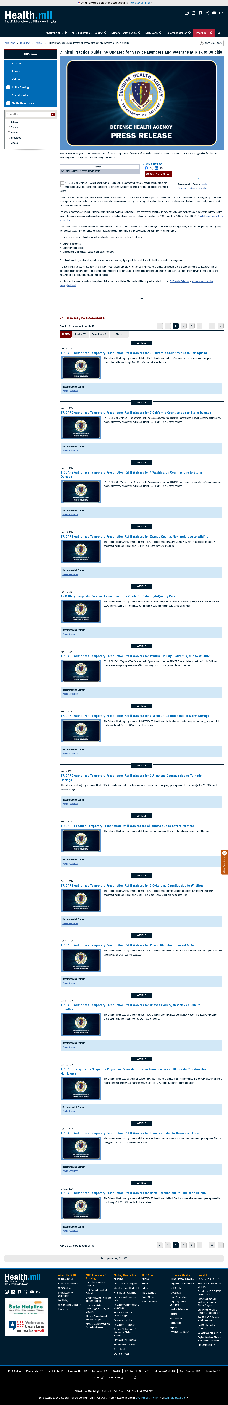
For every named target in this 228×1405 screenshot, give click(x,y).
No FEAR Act (54, 1371)
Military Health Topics (124, 33)
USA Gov (96, 1377)
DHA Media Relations (179, 281)
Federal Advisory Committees (65, 1294)
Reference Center (176, 33)
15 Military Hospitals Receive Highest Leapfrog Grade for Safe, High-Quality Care (118, 596)
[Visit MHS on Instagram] (187, 14)
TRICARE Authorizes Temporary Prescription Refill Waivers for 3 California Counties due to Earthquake (134, 353)
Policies (173, 1314)
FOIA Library (175, 1292)
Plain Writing (210, 1371)
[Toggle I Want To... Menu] (211, 33)
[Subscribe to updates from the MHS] (221, 14)
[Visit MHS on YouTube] (214, 14)
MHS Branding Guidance (69, 1304)
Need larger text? (213, 43)
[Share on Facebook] (146, 168)
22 (212, 325)
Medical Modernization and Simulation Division (98, 1325)
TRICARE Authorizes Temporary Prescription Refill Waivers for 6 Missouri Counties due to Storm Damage (135, 716)
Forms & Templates (179, 1297)
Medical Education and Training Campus (96, 1318)
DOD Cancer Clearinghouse (126, 1283)
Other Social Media (159, 174)
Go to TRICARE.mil (206, 1279)
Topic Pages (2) (99, 334)
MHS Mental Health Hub (125, 1292)
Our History (63, 1300)
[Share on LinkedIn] (156, 168)
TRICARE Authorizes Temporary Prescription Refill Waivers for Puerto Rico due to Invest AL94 (127, 945)
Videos (16, 79)
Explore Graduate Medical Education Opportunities (209, 1339)
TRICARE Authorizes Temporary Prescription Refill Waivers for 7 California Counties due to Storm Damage (136, 413)
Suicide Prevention (198, 188)
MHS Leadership (65, 1279)
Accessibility (98, 1371)
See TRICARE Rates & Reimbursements (208, 1319)
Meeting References (179, 1309)
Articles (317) (81, 334)
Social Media (20, 95)
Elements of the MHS (68, 1283)
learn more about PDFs (174, 1397)
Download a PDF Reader (147, 1397)
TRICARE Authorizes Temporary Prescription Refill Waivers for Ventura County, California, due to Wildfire (135, 656)
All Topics (118, 1279)
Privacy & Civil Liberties (125, 1340)
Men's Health (120, 1349)
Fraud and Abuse (76, 1371)
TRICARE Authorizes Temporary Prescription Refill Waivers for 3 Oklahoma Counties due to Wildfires (132, 886)
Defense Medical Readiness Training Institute (98, 1299)
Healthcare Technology (124, 1324)
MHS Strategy (64, 1288)
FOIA (114, 1371)
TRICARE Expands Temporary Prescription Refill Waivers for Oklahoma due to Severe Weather (127, 826)
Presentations (176, 1318)
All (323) (66, 334)
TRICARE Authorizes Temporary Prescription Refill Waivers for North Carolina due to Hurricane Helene (133, 1193)
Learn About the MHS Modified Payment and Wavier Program (208, 1302)
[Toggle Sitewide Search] (219, 33)
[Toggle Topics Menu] (139, 33)
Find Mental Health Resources (206, 1327)
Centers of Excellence (124, 1320)
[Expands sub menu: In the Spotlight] (8, 87)
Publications (175, 1323)
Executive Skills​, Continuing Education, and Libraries (98, 1308)
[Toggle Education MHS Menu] (105, 33)
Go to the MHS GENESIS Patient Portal (209, 1293)
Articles (17, 63)
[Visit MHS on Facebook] (200, 14)
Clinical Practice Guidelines (182, 1279)
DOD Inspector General (135, 1371)
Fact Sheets (175, 1288)
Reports (173, 1327)
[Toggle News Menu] (160, 33)
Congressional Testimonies (182, 1283)
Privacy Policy (32, 1371)
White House (114, 1377)
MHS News (151, 33)
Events (14, 127)
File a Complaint (205, 1345)
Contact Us (63, 1309)
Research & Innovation (124, 1344)
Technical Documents (179, 1332)
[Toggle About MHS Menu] (66, 33)
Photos (16, 71)
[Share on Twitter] (151, 168)
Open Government (188, 1371)
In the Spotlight (21, 87)
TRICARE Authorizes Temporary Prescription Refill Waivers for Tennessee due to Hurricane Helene (130, 1133)
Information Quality (163, 1371)
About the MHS (54, 33)
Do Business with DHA (208, 1332)
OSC (131, 1377)
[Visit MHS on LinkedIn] (193, 14)
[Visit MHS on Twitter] (207, 14)
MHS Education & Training (87, 33)
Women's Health (121, 1353)
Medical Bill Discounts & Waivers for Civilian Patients (125, 1332)
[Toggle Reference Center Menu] (189, 33)
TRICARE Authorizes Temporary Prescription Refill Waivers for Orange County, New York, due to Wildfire (135, 537)
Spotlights (16, 137)
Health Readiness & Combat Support (123, 1314)
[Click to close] (224, 853)
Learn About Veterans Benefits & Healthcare (208, 1311)
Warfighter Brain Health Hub (126, 1288)
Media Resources (70, 390)
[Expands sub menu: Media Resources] (8, 103)
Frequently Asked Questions (178, 1303)
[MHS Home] (24, 1285)
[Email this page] (161, 168)
